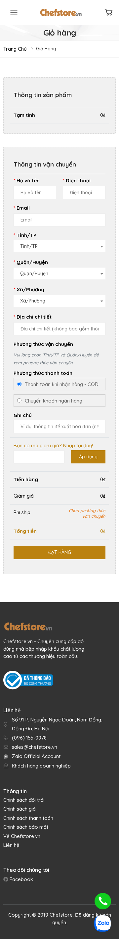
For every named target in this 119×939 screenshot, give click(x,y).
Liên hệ (11, 845)
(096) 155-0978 (29, 738)
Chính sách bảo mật (25, 827)
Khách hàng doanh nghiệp (41, 766)
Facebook (20, 879)
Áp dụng (88, 456)
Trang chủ (15, 49)
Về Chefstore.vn (21, 836)
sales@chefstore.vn (34, 747)
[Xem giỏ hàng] (108, 12)
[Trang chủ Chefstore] (60, 12)
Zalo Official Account (36, 756)
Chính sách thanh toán (28, 818)
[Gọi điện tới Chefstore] (103, 901)
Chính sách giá (19, 809)
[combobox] (59, 244)
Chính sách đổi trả (23, 800)
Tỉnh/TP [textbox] (29, 246)
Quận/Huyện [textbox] (34, 273)
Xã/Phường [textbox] (32, 301)
